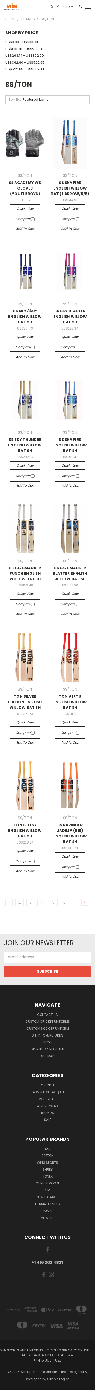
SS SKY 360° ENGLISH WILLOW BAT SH (25, 316)
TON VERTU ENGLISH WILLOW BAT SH (70, 702)
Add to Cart (25, 228)
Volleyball (47, 1099)
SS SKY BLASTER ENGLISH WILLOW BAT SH (70, 316)
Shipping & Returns (47, 1035)
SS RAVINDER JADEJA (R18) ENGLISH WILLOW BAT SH (70, 833)
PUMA (47, 1211)
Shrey (48, 1169)
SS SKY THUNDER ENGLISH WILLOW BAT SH (25, 445)
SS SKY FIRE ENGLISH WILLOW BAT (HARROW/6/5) (70, 188)
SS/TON (47, 1155)
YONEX (48, 1176)
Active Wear (47, 1106)
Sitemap (47, 1056)
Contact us (47, 1014)
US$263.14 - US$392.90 (24, 55)
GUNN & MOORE (48, 1183)
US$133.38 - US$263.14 (24, 48)
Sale (47, 1119)
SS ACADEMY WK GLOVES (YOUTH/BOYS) (25, 188)
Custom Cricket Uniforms (47, 1021)
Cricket (47, 1085)
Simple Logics (58, 1379)
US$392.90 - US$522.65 (25, 62)
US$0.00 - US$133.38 (22, 42)
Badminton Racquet (47, 1092)
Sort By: (14, 99)
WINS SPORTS (47, 1162)
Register (56, 1049)
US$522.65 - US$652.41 (24, 69)
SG (47, 1149)
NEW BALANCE (47, 1197)
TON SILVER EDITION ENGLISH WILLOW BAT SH (25, 702)
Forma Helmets (47, 1204)
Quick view (25, 208)
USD (66, 6)
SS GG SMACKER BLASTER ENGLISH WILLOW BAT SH (70, 573)
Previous (8, 1391)
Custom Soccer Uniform (47, 1028)
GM (47, 1190)
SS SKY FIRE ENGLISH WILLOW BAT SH (70, 445)
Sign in (37, 1049)
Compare (23, 219)
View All (47, 1217)
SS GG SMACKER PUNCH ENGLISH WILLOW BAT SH (25, 573)
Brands (47, 1112)
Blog (47, 1042)
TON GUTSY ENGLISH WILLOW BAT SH (25, 830)
